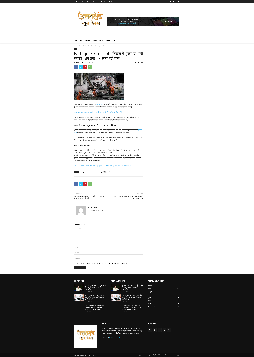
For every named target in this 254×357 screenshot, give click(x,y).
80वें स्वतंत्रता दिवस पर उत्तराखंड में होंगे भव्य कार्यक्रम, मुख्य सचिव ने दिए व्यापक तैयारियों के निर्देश (95, 297)
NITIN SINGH (79, 62)
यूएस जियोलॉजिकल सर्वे (105, 172)
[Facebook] (168, 1)
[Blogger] (150, 330)
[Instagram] (170, 1)
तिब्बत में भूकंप (99, 104)
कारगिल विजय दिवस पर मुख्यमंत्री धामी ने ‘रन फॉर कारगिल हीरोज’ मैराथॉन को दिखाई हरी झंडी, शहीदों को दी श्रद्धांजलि (95, 307)
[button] (177, 40)
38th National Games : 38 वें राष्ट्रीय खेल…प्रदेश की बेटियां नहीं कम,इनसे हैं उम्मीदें (98, 112)
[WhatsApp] (90, 67)
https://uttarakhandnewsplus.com (96, 210)
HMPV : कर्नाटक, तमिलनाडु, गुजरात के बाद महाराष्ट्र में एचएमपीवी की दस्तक (128, 197)
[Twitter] (173, 1)
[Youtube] (179, 1)
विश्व (80, 46)
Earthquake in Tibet (85, 172)
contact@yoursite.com (116, 337)
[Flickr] (159, 330)
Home (75, 46)
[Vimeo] (176, 1)
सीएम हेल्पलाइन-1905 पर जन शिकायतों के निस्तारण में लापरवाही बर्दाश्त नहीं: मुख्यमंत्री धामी (95, 287)
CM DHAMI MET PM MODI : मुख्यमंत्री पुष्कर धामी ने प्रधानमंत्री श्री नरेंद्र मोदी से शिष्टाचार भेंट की (102, 166)
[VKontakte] (169, 330)
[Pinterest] (85, 67)
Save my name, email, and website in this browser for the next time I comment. (101, 263)
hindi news (96, 172)
